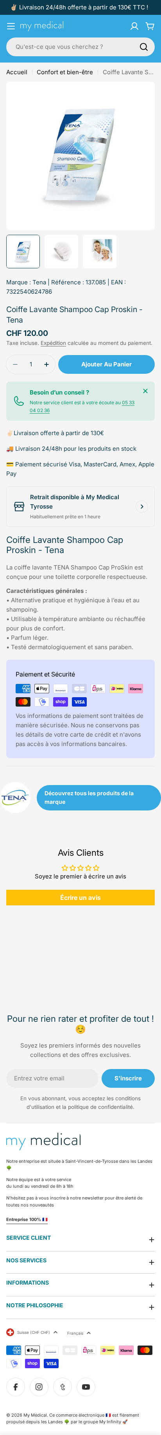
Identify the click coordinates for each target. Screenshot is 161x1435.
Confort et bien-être (65, 72)
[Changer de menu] (11, 26)
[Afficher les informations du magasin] (142, 506)
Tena (39, 282)
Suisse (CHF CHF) (33, 1332)
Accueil (16, 72)
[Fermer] (145, 391)
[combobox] (80, 46)
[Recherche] (143, 47)
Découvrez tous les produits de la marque (89, 797)
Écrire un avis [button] (80, 897)
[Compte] (134, 26)
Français (75, 1333)
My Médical (35, 1415)
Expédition (53, 343)
